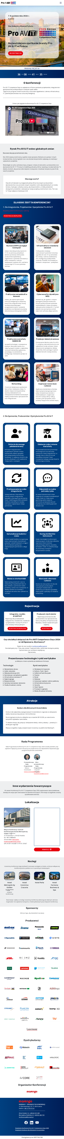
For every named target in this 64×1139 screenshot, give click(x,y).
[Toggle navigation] (60, 2)
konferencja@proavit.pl (39, 646)
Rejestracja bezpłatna (17, 628)
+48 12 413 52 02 (29, 1108)
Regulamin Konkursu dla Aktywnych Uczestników (29, 1130)
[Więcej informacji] (16, 234)
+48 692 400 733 (39, 1115)
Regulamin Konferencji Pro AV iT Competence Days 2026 (32, 1128)
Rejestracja (46, 628)
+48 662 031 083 (35, 1113)
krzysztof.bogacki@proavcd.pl (41, 773)
